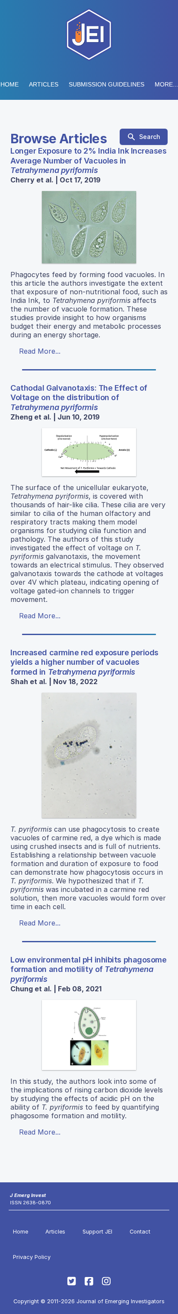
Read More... (39, 351)
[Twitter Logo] (71, 1281)
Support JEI (97, 1231)
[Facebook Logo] (89, 1281)
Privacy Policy (32, 1257)
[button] (106, 84)
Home (9, 84)
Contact (140, 1231)
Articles (43, 84)
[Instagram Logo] (106, 1281)
